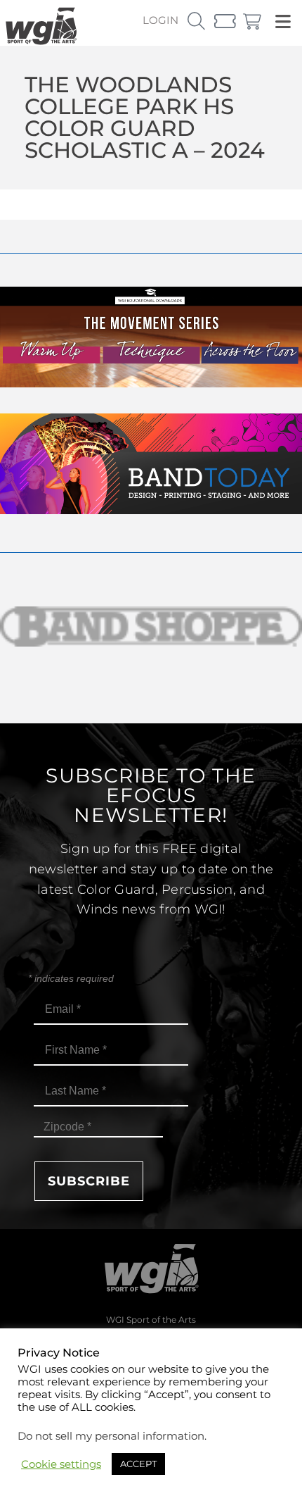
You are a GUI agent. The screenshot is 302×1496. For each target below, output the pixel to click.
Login (160, 20)
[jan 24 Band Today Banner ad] (151, 510)
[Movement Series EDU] (151, 383)
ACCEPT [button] (138, 1463)
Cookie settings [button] (61, 1464)
